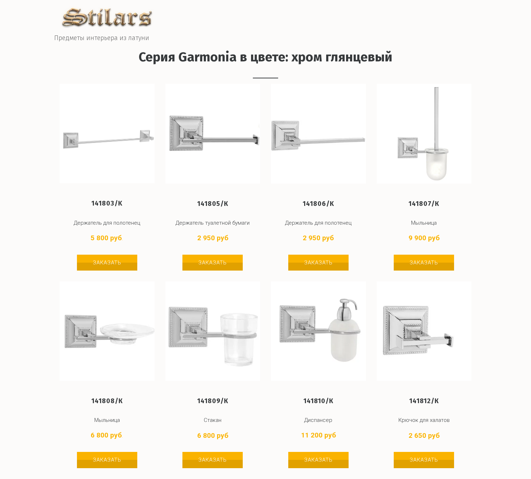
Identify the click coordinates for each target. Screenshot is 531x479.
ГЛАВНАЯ (332, 21)
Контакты (431, 21)
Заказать (107, 262)
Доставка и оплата (380, 21)
